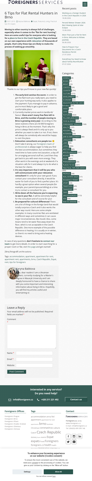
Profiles (66, 173)
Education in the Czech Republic (73, 104)
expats (35, 441)
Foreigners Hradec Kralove (15, 424)
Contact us (76, 399)
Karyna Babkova (24, 21)
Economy (67, 100)
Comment (11, 320)
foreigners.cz (37, 445)
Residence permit (70, 180)
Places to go (69, 165)
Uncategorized (70, 195)
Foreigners (51, 441)
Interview (67, 133)
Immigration (43, 448)
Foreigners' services (72, 124)
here (53, 476)
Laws (65, 143)
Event (65, 108)
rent (7, 262)
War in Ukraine (70, 202)
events (43, 437)
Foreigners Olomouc (13, 426)
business (50, 424)
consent (35, 463)
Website (10, 365)
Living (48, 21)
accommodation (17, 256)
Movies (66, 155)
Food (42, 441)
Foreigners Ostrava (12, 429)
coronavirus (46, 427)
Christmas (35, 428)
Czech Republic (43, 259)
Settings (27, 472)
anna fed (50, 416)
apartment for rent (44, 256)
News (65, 158)
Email (10, 359)
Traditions (68, 186)
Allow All (58, 472)
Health (66, 127)
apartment (30, 256)
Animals (66, 78)
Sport (65, 183)
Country (67, 90)
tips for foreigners (17, 262)
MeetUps (66, 149)
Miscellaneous (69, 152)
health (47, 445)
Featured (41, 21)
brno (33, 259)
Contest (66, 87)
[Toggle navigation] (85, 4)
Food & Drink (69, 121)
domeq (34, 437)
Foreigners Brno (11, 419)
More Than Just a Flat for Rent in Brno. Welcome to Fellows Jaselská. (74, 37)
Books (66, 81)
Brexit (65, 84)
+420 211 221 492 (49, 399)
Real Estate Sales (70, 177)
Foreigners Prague (12, 416)
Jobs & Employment (71, 137)
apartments (25, 259)
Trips (65, 192)
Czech (33, 432)
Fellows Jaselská (70, 118)
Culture (66, 93)
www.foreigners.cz (73, 423)
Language (67, 140)
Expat (35, 21)
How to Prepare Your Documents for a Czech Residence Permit (71, 49)
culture (56, 427)
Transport (68, 189)
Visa (64, 198)
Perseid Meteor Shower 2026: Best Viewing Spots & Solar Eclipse (74, 25)
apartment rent (12, 259)
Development (69, 97)
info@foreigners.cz (23, 399)
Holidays (67, 130)
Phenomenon (69, 162)
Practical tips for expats (74, 168)
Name (10, 353)
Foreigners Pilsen (11, 421)
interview (53, 448)
